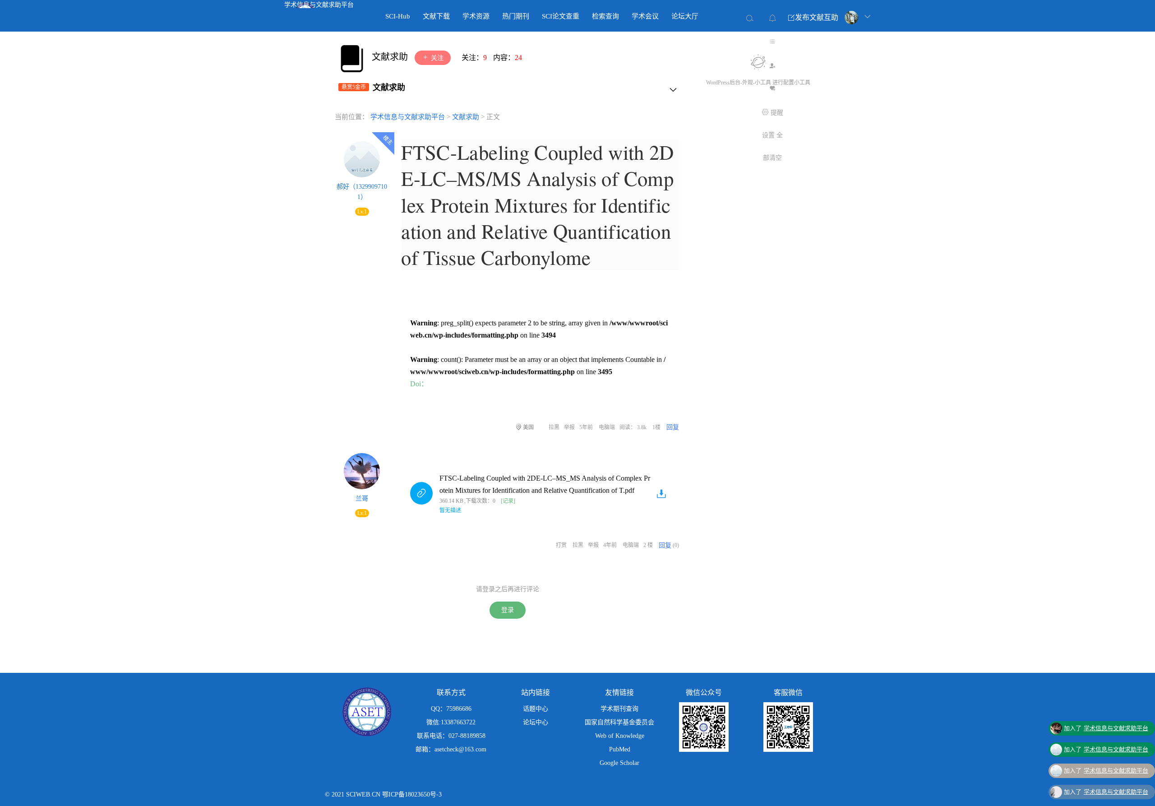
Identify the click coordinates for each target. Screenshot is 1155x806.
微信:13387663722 (451, 722)
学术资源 (476, 16)
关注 (436, 58)
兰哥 (362, 498)
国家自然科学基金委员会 (619, 722)
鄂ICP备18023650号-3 (412, 794)
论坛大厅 (684, 16)
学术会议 (645, 16)
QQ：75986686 (451, 708)
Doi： (419, 384)
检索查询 (605, 16)
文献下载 (436, 16)
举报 (569, 427)
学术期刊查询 (619, 708)
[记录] (508, 501)
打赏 (561, 545)
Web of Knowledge (619, 735)
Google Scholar (619, 763)
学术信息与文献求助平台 (319, 4)
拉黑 (554, 427)
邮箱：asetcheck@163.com (451, 749)
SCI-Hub (397, 16)
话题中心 (535, 708)
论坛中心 (535, 722)
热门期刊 (515, 16)
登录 (507, 610)
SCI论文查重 (560, 16)
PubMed (619, 749)
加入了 (1106, 711)
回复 (672, 427)
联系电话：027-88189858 (451, 735)
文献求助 (391, 57)
